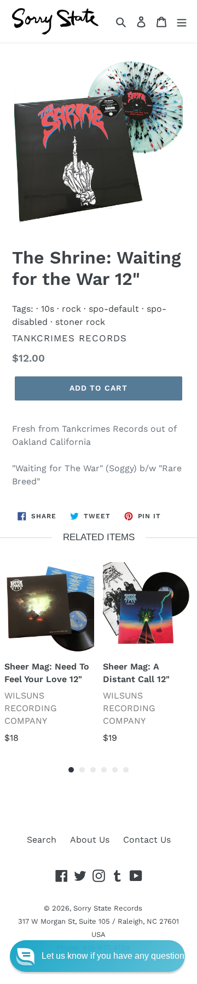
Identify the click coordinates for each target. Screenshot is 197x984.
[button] (97, 956)
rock (71, 309)
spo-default (114, 309)
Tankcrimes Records (69, 338)
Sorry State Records (107, 908)
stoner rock (80, 322)
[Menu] (181, 21)
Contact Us (147, 839)
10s (47, 309)
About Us (89, 839)
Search (41, 839)
